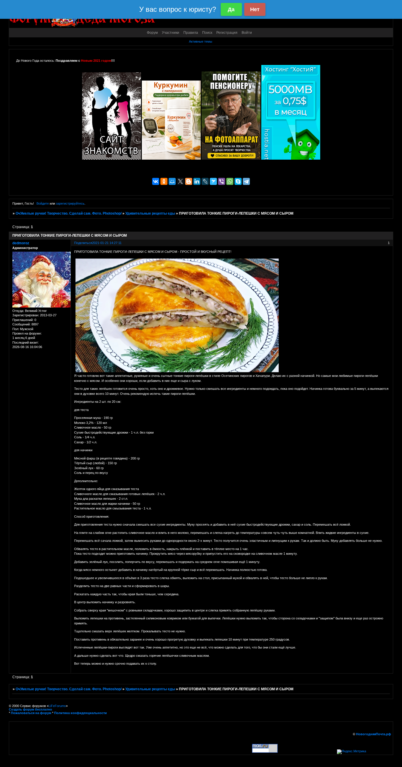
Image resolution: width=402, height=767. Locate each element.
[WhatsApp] (229, 181)
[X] (180, 181)
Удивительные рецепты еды (150, 213)
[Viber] (221, 181)
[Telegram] (246, 181)
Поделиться (83, 243)
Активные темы (200, 41)
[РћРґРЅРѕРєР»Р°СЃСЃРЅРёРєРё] (163, 181)
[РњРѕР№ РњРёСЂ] (172, 181)
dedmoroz (20, 243)
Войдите (42, 203)
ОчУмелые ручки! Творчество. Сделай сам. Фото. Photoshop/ (69, 213)
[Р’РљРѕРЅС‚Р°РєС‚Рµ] (155, 181)
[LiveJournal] (205, 181)
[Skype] (238, 181)
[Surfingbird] (213, 181)
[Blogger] (188, 181)
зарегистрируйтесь (70, 203)
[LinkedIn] (196, 181)
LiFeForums (57, 706)
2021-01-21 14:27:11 (107, 243)
